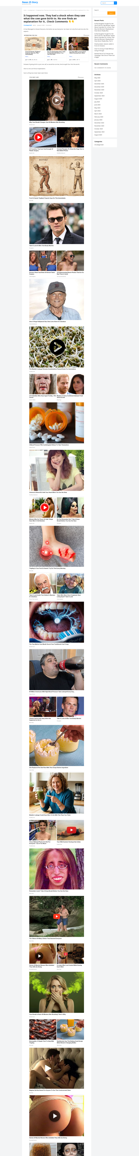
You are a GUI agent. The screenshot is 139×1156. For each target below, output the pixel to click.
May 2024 (97, 108)
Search (96, 10)
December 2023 (99, 123)
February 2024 (98, 117)
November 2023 (99, 126)
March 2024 (98, 114)
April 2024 (97, 111)
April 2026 (97, 81)
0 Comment (48, 25)
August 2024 (98, 99)
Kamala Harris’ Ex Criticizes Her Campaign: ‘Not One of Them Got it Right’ (104, 55)
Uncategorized (31, 10)
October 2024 (98, 93)
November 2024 (99, 90)
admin (34, 25)
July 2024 (97, 102)
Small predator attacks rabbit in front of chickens (104, 45)
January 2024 (98, 120)
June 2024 (97, 105)
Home (25, 10)
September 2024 (99, 96)
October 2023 (98, 129)
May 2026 (97, 78)
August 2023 (98, 135)
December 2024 (99, 87)
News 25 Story (30, 2)
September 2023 (99, 132)
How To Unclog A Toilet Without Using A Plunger (104, 49)
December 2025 (99, 84)
